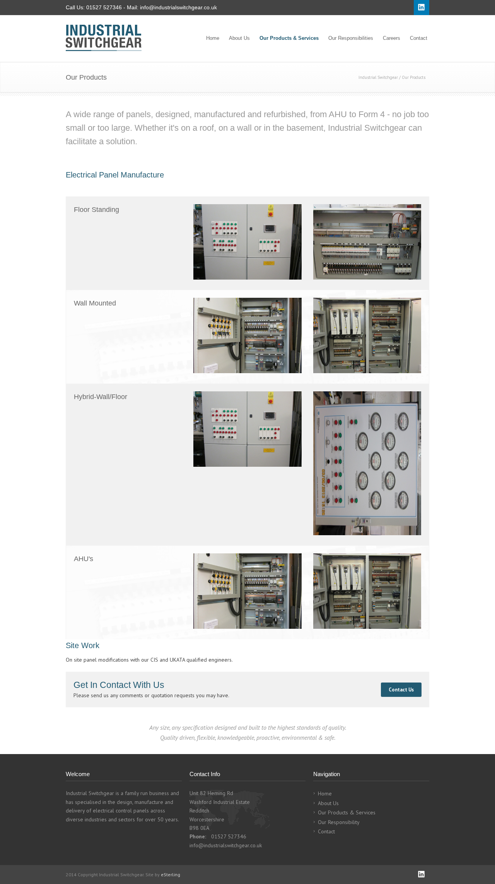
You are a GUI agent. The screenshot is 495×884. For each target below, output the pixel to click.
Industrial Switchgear (378, 77)
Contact (418, 38)
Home (212, 38)
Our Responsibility (339, 822)
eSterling (170, 874)
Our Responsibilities (350, 38)
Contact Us (401, 689)
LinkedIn (421, 874)
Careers (391, 38)
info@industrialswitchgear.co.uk (178, 7)
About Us (239, 38)
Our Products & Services (289, 38)
